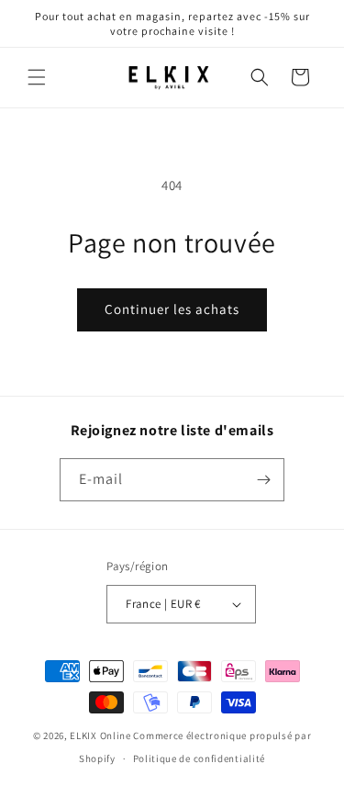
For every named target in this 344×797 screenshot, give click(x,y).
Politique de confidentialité (199, 758)
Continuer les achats (172, 309)
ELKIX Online (100, 735)
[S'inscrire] (263, 479)
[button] (37, 77)
